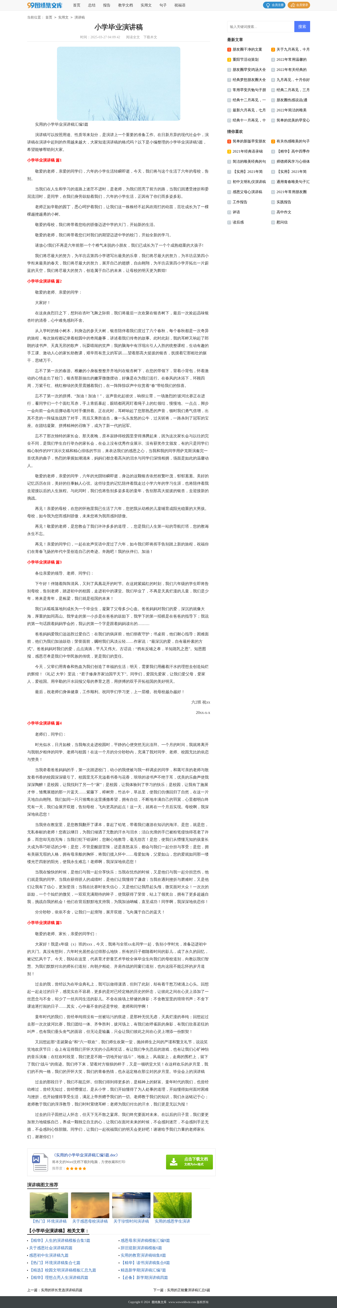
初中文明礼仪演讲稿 (249, 182)
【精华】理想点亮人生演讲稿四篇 (58, 1277)
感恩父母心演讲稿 (247, 192)
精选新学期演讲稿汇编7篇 (143, 1270)
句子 (163, 5)
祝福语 (180, 5)
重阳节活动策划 (246, 59)
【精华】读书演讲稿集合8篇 (145, 1263)
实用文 (146, 5)
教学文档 (125, 5)
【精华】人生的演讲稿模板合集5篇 (59, 1240)
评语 (236, 212)
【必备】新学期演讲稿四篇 (144, 1277)
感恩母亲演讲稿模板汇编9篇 (145, 1240)
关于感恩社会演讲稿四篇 (51, 1248)
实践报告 (284, 202)
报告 (107, 5)
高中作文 (284, 212)
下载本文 (150, 37)
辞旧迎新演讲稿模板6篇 (141, 1248)
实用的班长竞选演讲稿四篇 (61, 1290)
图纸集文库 (159, 1302)
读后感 (238, 222)
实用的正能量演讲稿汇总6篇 (188, 1290)
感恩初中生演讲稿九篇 (49, 1255)
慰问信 (282, 222)
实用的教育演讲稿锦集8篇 (143, 1255)
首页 (76, 5)
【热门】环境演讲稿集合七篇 (54, 1263)
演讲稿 (80, 17)
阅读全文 (133, 37)
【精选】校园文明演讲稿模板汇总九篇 (62, 1270)
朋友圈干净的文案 (247, 49)
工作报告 (240, 202)
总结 (91, 5)
